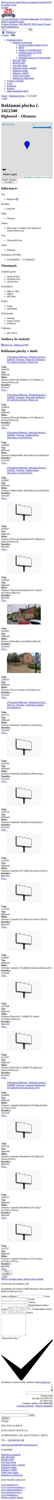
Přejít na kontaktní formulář (33, 2)
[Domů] (8, 16)
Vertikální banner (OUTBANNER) (34, 58)
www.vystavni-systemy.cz (13, 1487)
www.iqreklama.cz (9, 1495)
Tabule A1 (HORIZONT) (30, 50)
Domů (4, 96)
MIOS (21, 47)
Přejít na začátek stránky (12, 1279)
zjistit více (45, 1382)
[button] (27, 145)
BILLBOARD (19, 60)
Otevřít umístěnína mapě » (9, 181)
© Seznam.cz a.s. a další (42, 177)
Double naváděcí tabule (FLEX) (33, 45)
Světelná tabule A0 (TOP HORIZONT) (29, 54)
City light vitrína (20, 65)
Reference (11, 86)
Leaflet (29, 177)
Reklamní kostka (20, 70)
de (7, 7)
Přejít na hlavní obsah (11, 2)
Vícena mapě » (6, 1273)
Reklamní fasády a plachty (25, 68)
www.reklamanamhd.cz (12, 1490)
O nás (9, 83)
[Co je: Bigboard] (17, 199)
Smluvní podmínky (44, 1406)
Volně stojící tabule (21, 76)
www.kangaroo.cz (9, 1485)
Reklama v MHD (21, 73)
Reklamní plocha (17, 96)
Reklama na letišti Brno (23, 78)
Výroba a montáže (15, 81)
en (4, 7)
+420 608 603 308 (15, 1440)
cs (2, 7)
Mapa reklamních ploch (17, 91)
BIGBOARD (19, 63)
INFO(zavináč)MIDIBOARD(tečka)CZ (19, 1445)
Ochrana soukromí (25, 1406)
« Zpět (4, 98)
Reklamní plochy (14, 40)
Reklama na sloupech (22, 42)
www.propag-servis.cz (11, 1492)
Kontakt (10, 88)
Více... (4, 390)
